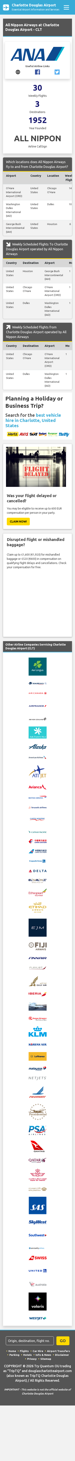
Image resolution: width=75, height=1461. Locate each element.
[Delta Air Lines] (38, 870)
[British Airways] (38, 797)
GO (63, 1340)
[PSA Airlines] (38, 1130)
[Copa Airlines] (38, 861)
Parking (14, 1354)
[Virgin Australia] (38, 1283)
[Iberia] (38, 994)
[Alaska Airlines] (38, 746)
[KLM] (38, 1031)
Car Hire (38, 1351)
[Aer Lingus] (38, 666)
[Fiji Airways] (38, 945)
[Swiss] (38, 1257)
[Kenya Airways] (38, 1018)
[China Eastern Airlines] (38, 841)
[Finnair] (38, 958)
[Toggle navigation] (66, 7)
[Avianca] (38, 786)
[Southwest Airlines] (38, 1234)
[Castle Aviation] (38, 818)
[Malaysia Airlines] (38, 1068)
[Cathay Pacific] (38, 831)
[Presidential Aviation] (38, 1111)
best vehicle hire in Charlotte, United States (33, 420)
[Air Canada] (38, 693)
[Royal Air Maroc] (38, 1174)
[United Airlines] (38, 1270)
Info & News (43, 1354)
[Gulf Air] (38, 980)
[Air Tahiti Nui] (38, 732)
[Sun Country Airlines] (38, 1247)
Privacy (32, 1358)
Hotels (27, 1354)
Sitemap (45, 1358)
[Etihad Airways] (38, 907)
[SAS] (38, 1205)
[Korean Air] (38, 1044)
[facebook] (37, 71)
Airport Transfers (58, 1351)
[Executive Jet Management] (38, 927)
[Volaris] (38, 1301)
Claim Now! (18, 521)
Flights (24, 1351)
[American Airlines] (38, 757)
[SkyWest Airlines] (38, 1222)
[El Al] (38, 880)
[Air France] (38, 705)
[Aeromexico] (38, 683)
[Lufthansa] (38, 1056)
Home (12, 1351)
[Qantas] (38, 1146)
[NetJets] (38, 1078)
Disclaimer (62, 1354)
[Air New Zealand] (38, 718)
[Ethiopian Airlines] (38, 892)
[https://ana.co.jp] (17, 71)
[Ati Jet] (38, 771)
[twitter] (57, 71)
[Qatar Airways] (38, 1160)
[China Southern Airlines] (38, 851)
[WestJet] (38, 1318)
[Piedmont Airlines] (38, 1091)
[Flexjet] (38, 967)
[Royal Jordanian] (38, 1188)
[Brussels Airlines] (38, 806)
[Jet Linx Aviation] (38, 1006)
